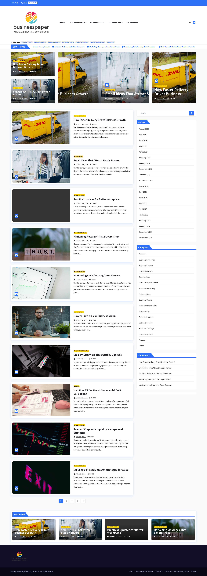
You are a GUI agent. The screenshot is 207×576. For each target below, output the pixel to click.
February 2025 (145, 220)
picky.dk (142, 485)
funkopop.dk (144, 488)
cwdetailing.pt (145, 449)
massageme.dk (145, 491)
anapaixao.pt (144, 410)
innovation (110, 42)
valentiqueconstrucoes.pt (149, 455)
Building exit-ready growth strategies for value (101, 469)
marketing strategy (82, 42)
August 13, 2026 (82, 241)
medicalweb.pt (145, 417)
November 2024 (145, 237)
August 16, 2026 (82, 203)
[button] (190, 22)
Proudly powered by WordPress (21, 571)
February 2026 (145, 157)
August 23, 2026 (21, 71)
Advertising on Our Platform (145, 571)
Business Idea (132, 22)
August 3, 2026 (82, 359)
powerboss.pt (144, 400)
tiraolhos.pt (143, 498)
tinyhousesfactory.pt (147, 436)
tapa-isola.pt (144, 439)
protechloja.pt (145, 413)
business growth (27, 42)
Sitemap (193, 571)
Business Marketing (80, 232)
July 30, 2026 (81, 437)
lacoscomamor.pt (146, 423)
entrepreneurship (68, 42)
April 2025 (143, 209)
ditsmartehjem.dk (146, 481)
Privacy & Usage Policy (181, 571)
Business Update (79, 195)
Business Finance (97, 22)
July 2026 (143, 134)
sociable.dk (143, 475)
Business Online (145, 300)
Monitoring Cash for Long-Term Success (97, 275)
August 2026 (144, 129)
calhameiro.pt (144, 443)
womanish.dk (144, 465)
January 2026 (144, 163)
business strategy (40, 42)
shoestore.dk (144, 472)
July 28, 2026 (81, 474)
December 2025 (145, 169)
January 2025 (144, 226)
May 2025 (143, 203)
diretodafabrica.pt (146, 433)
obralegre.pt (144, 452)
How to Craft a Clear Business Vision (95, 316)
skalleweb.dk (144, 478)
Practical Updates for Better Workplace (96, 199)
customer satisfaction (97, 42)
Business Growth (115, 22)
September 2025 (146, 180)
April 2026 (143, 151)
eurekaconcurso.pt (146, 426)
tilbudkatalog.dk (145, 462)
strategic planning (54, 42)
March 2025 (143, 214)
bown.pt (142, 430)
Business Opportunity (148, 305)
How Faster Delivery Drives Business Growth (29, 65)
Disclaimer (168, 571)
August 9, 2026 (82, 279)
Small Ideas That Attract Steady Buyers (31, 93)
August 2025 (144, 186)
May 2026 (143, 146)
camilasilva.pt (144, 407)
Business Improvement (81, 351)
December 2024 (145, 232)
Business (63, 22)
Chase (33, 71)
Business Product (146, 317)
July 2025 (143, 192)
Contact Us (159, 571)
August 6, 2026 (82, 320)
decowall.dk (144, 494)
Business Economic (78, 22)
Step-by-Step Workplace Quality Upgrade (98, 354)
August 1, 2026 (82, 398)
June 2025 (143, 197)
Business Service (146, 322)
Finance (76, 386)
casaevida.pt (144, 446)
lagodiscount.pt (145, 420)
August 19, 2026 (21, 99)
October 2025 (144, 174)
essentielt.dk (144, 468)
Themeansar (49, 571)
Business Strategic (146, 328)
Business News (145, 294)
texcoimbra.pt (144, 459)
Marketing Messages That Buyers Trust (96, 236)
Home (141, 345)
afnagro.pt (143, 404)
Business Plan (78, 312)
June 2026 (143, 140)
